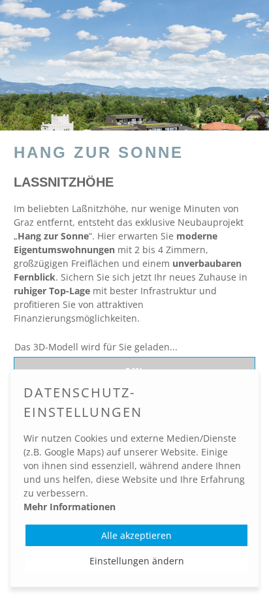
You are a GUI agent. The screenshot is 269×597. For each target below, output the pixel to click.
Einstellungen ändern (136, 561)
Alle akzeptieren (136, 535)
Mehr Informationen (70, 506)
